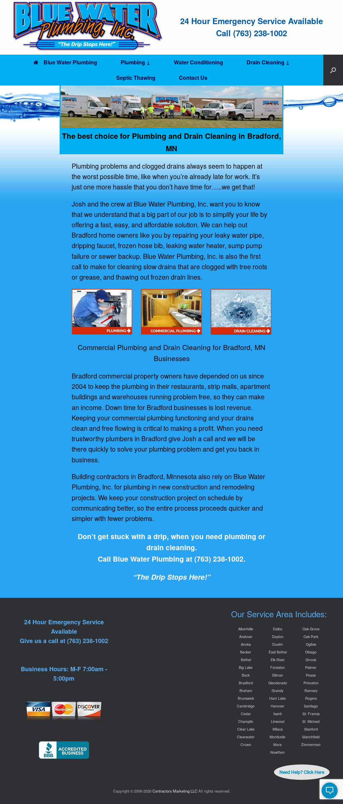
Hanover (277, 705)
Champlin (245, 721)
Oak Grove (311, 628)
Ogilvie (311, 644)
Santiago (311, 705)
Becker (245, 651)
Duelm (277, 644)
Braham (245, 690)
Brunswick (246, 698)
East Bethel (278, 651)
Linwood (277, 721)
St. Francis (311, 713)
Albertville (245, 628)
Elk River (278, 659)
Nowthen (277, 752)
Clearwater (246, 736)
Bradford (246, 682)
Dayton (277, 636)
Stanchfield (311, 736)
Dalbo (277, 628)
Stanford (311, 729)
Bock (246, 675)
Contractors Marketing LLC (174, 791)
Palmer (311, 667)
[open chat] (330, 791)
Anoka (246, 644)
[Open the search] (333, 70)
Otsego (311, 651)
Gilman (277, 675)
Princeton (311, 682)
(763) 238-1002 (260, 33)
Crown (246, 744)
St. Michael (311, 721)
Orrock (310, 659)
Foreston (277, 667)
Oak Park (310, 636)
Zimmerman (311, 744)
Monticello (277, 736)
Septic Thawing (135, 77)
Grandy (277, 690)
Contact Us (193, 77)
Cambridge (246, 705)
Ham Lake (277, 698)
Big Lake (246, 667)
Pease (311, 675)
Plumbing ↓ (135, 62)
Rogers (311, 698)
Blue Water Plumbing (70, 62)
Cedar (246, 713)
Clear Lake (246, 729)
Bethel (246, 659)
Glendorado (277, 682)
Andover (246, 636)
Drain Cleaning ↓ (268, 62)
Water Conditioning (198, 62)
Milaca (278, 729)
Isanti (277, 713)
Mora (277, 744)
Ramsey (311, 690)
